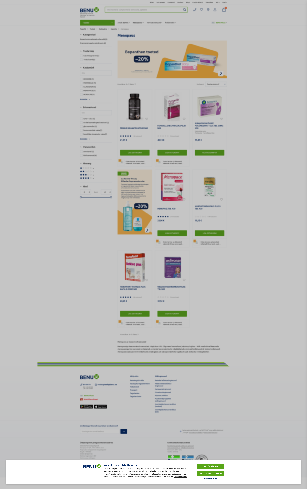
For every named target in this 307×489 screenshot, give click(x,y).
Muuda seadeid (210, 479)
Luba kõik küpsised (210, 466)
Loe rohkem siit (180, 477)
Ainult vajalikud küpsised (210, 473)
